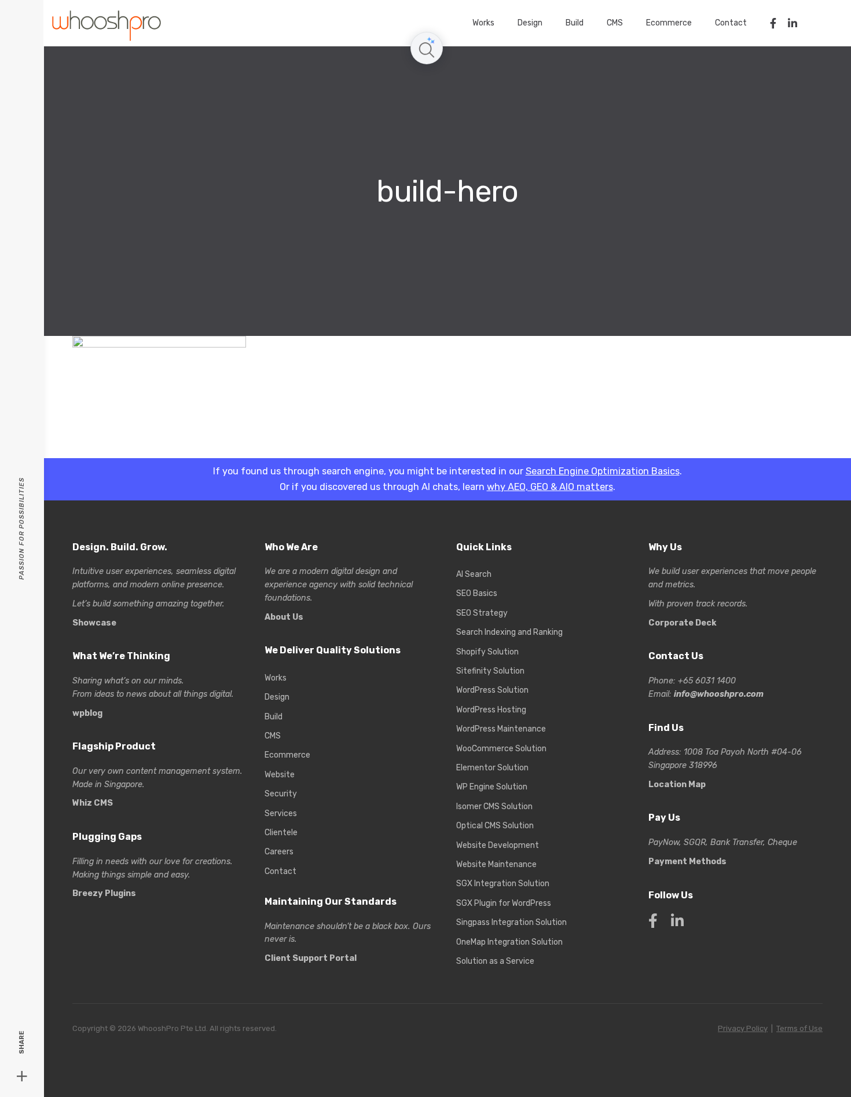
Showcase (94, 623)
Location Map (677, 784)
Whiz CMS (92, 803)
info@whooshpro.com (719, 694)
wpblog (87, 713)
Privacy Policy (743, 1028)
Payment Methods (687, 861)
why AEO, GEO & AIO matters (550, 486)
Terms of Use (799, 1028)
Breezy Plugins (104, 893)
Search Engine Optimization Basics (603, 471)
